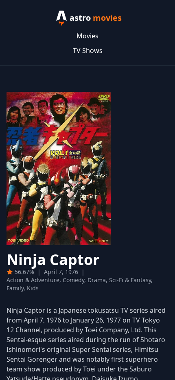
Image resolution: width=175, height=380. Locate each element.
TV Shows (88, 50)
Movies (87, 35)
